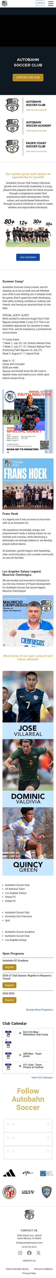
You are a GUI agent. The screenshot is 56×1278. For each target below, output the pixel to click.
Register (9, 967)
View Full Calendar (42, 1077)
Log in (40, 3)
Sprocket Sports (20, 1269)
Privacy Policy (29, 1273)
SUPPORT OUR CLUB (28, 77)
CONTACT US (29, 1260)
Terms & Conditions (43, 1269)
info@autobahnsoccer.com (29, 1242)
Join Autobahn (28, 257)
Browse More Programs (39, 1009)
